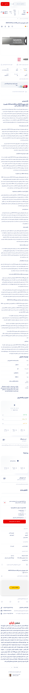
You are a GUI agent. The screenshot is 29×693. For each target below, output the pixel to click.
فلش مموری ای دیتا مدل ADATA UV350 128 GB (18, 570)
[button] (27, 565)
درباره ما (10, 12)
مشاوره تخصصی (6, 12)
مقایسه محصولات (25, 555)
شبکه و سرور (26, 537)
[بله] (2, 601)
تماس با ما (12, 546)
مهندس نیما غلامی (15, 675)
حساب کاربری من (25, 560)
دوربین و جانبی (11, 533)
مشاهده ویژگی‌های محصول (23, 79)
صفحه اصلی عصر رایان (14, 13)
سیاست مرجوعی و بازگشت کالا (23, 558)
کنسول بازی (12, 535)
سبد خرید (12, 555)
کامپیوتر (26, 535)
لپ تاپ (26, 533)
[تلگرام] (27, 601)
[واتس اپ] (18, 601)
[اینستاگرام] (10, 601)
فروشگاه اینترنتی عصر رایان (9, 558)
